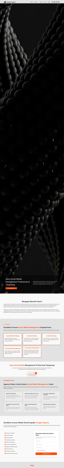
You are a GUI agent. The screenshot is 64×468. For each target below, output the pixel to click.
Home (32, 1)
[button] (7, 324)
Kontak (49, 1)
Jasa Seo (41, 1)
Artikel (45, 1)
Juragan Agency (11, 2)
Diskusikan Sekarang (46, 453)
